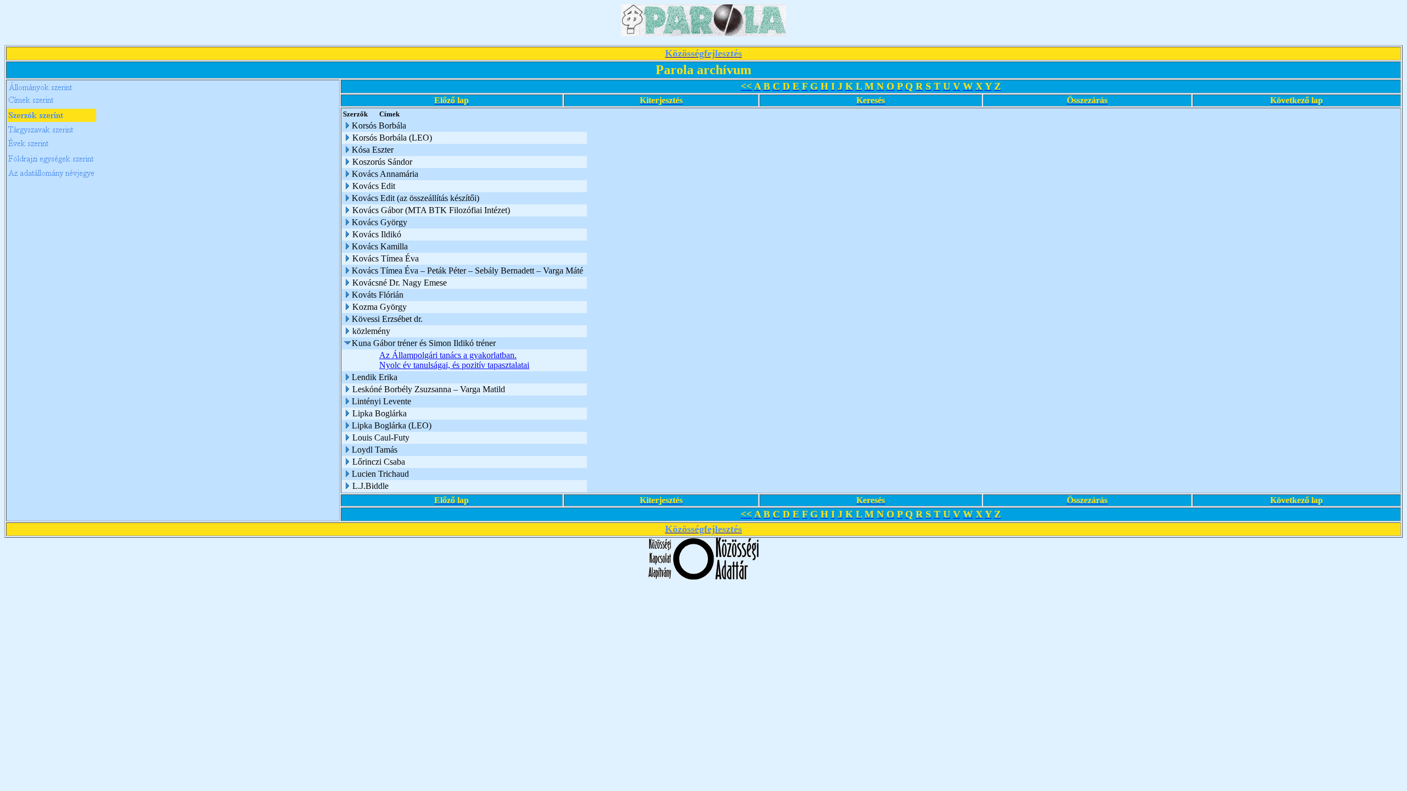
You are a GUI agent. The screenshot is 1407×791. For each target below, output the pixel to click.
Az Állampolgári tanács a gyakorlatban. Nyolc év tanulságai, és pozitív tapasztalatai (454, 360)
